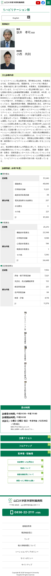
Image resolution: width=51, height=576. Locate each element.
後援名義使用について (25, 474)
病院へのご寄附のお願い (25, 481)
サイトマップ (26, 564)
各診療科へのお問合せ (25, 462)
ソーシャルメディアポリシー (26, 552)
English (16, 18)
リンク (27, 539)
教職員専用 (26, 526)
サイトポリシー (27, 558)
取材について (25, 468)
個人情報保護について (27, 545)
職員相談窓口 (26, 532)
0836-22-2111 (28, 512)
